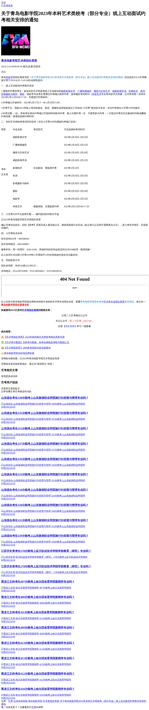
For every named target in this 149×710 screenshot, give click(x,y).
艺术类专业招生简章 (114, 301)
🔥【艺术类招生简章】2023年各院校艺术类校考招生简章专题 (33, 337)
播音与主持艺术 (102, 91)
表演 (142, 91)
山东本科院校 (21, 701)
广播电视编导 (84, 91)
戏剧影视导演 (119, 91)
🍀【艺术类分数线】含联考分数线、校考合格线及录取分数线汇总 (35, 342)
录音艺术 (96, 94)
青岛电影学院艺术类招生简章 (19, 60)
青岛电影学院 (35, 701)
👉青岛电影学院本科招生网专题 (17, 353)
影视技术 (133, 91)
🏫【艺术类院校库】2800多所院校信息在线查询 (26, 347)
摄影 (22, 94)
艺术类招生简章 (30, 310)
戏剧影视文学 (68, 91)
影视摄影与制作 (9, 94)
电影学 (9, 77)
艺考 (10, 701)
